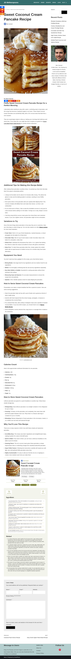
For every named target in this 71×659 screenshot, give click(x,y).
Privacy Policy (40, 653)
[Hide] (0, 16)
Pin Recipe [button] (31, 476)
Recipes (8, 9)
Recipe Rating (10, 596)
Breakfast (36, 2)
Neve (5, 657)
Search (53, 9)
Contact (38, 650)
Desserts (48, 2)
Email (21, 589)
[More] (18, 101)
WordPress (17, 657)
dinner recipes (43, 227)
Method (43, 493)
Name (8, 589)
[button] (43, 501)
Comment (9, 599)
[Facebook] (6, 101)
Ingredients (9, 493)
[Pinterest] (14, 101)
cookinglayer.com (28, 359)
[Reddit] (10, 101)
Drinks (54, 2)
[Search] (66, 2)
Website (35, 589)
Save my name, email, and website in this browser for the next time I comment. (24, 623)
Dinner (42, 2)
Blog (63, 2)
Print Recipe (24, 476)
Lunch (59, 2)
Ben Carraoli (9, 24)
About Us (38, 648)
